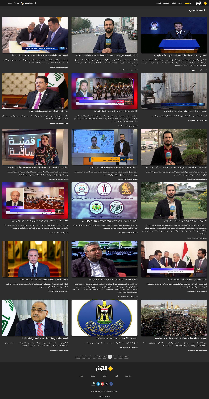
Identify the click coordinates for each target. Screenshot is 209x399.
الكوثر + (158, 3)
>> (78, 357)
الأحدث (116, 376)
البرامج (173, 3)
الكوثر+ (81, 376)
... (115, 357)
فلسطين (166, 3)
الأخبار (180, 3)
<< (126, 357)
